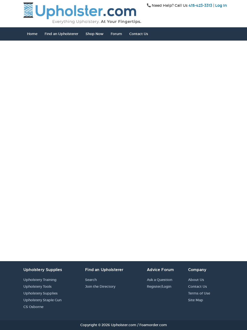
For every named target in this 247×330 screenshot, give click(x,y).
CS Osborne (33, 307)
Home (32, 34)
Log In (221, 5)
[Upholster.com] (82, 12)
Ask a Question (159, 280)
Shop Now (94, 34)
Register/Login (159, 286)
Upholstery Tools (37, 286)
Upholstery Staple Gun (42, 300)
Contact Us (138, 34)
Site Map (195, 300)
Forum (116, 34)
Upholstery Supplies (40, 293)
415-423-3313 (200, 5)
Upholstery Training (39, 280)
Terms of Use (199, 293)
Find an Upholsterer (61, 34)
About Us (196, 280)
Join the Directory (100, 286)
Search (91, 280)
